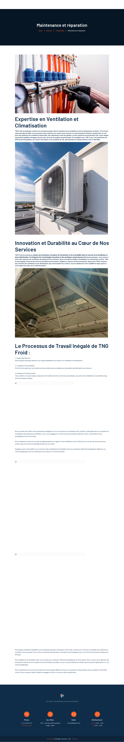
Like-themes (50, 739)
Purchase (75, 739)
